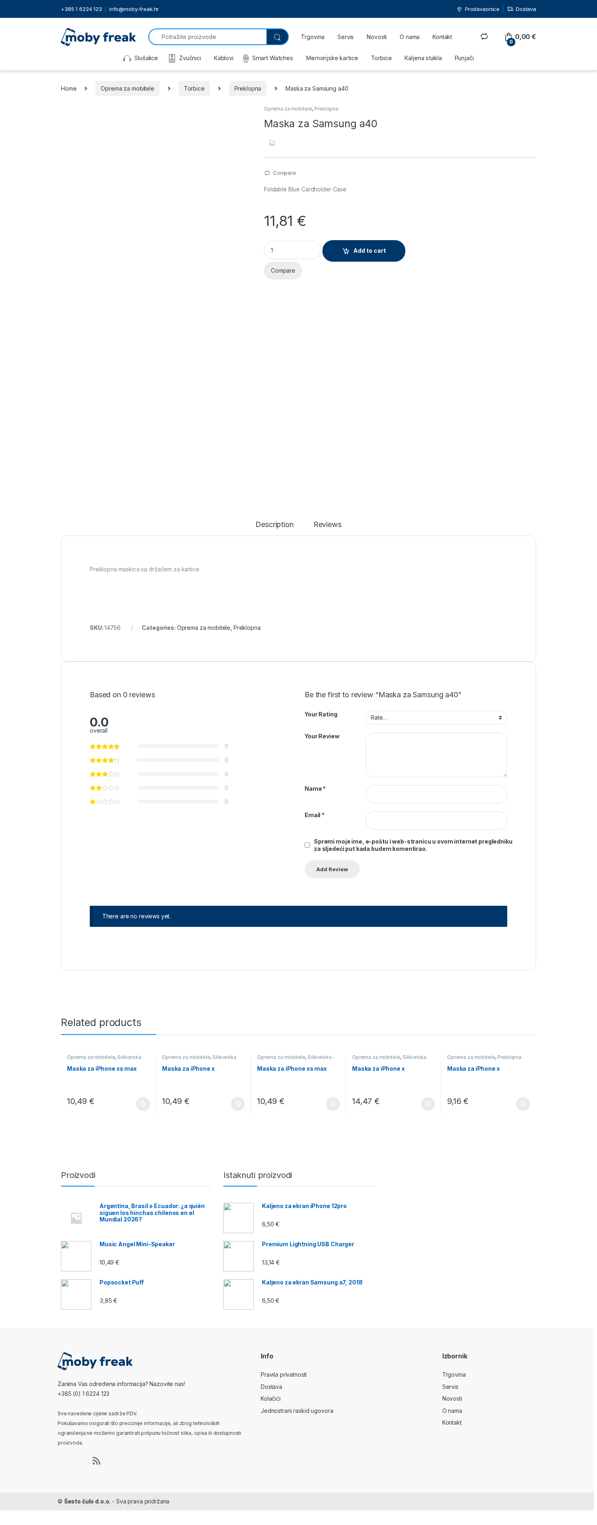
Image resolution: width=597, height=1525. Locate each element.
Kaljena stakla (422, 57)
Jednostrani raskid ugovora (297, 1410)
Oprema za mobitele (127, 88)
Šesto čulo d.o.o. (87, 1501)
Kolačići (271, 1398)
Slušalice (146, 57)
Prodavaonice (482, 9)
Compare (284, 172)
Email (314, 814)
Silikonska (129, 1057)
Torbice (381, 57)
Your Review (322, 736)
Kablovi (224, 57)
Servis (345, 36)
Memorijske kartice (332, 57)
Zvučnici (190, 57)
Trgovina (312, 36)
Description (274, 525)
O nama (410, 36)
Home (68, 88)
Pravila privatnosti (284, 1374)
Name (315, 788)
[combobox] (207, 36)
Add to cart (369, 250)
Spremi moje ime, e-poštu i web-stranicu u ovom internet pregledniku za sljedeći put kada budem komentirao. (413, 845)
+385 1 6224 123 (81, 9)
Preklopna (248, 88)
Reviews (328, 525)
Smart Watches (272, 57)
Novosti (377, 36)
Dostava (526, 9)
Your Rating (321, 714)
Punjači (464, 57)
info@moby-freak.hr (134, 9)
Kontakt (442, 36)
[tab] (274, 528)
